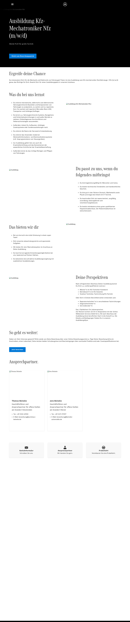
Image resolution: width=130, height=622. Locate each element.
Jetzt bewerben (17, 349)
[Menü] (12, 4)
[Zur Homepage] (65, 4)
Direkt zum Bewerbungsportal (23, 56)
